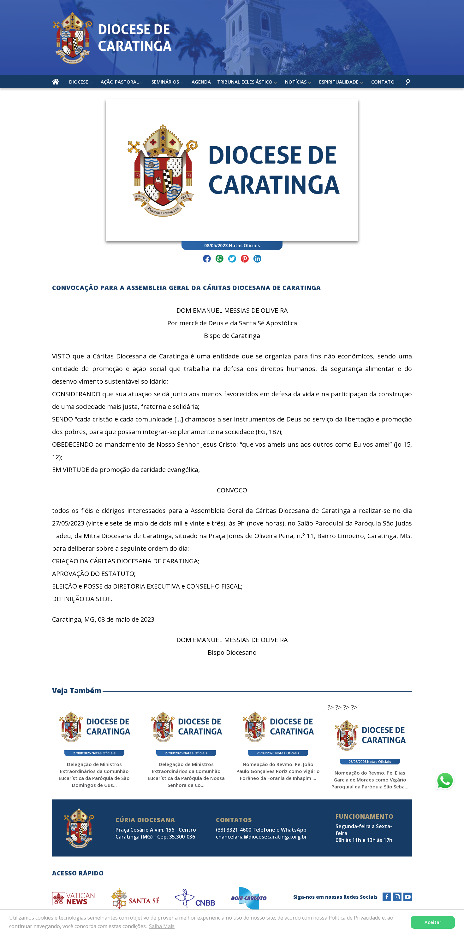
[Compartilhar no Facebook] (207, 259)
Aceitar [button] (433, 922)
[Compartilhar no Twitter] (232, 259)
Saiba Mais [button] (162, 926)
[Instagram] (397, 897)
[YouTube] (407, 897)
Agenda (201, 81)
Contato (383, 81)
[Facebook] (387, 897)
